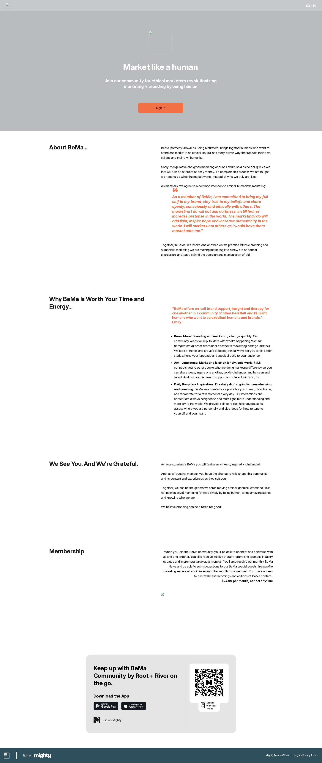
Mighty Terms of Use (277, 755)
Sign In (311, 5)
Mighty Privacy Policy (306, 755)
